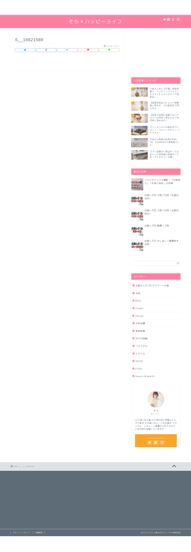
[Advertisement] (89, 7)
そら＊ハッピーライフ (95, 21)
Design (139, 315)
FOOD (138, 368)
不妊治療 (140, 323)
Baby (138, 300)
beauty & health (144, 376)
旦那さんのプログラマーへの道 (152, 285)
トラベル (140, 353)
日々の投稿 (141, 338)
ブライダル (141, 346)
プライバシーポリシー (22, 532)
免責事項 (39, 532)
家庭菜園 (140, 331)
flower (139, 308)
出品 (137, 293)
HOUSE (139, 361)
